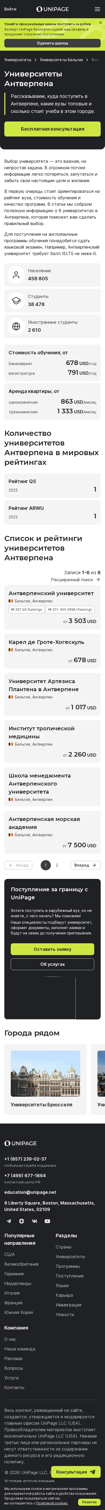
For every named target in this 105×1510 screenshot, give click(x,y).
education (30, 1192)
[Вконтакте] (34, 1221)
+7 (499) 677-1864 (25, 1175)
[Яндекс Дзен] (21, 1221)
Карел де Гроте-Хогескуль (46, 642)
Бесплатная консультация (52, 129)
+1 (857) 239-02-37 (25, 1159)
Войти (10, 9)
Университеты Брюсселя (41, 1104)
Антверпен (42, 649)
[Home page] (52, 9)
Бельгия (22, 601)
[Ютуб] (47, 1221)
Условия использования (29, 1481)
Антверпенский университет (51, 593)
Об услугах (52, 964)
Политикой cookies (52, 1503)
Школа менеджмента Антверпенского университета (40, 783)
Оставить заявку (52, 949)
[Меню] (95, 9)
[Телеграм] (8, 1221)
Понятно (89, 1502)
